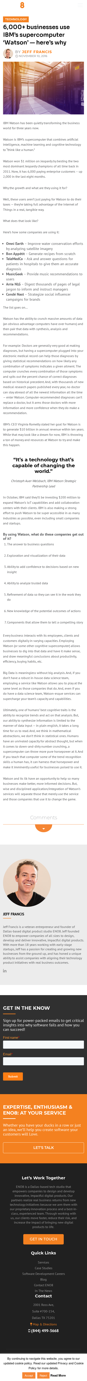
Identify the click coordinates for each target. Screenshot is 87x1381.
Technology (16, 19)
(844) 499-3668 (44, 1330)
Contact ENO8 (43, 1285)
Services (43, 1262)
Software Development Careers (43, 1274)
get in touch (43, 1239)
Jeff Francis (37, 52)
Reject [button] (43, 1375)
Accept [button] (29, 1375)
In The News (43, 1291)
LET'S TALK (43, 1147)
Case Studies (43, 1268)
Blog (43, 1279)
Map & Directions (45, 1324)
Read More (58, 1375)
